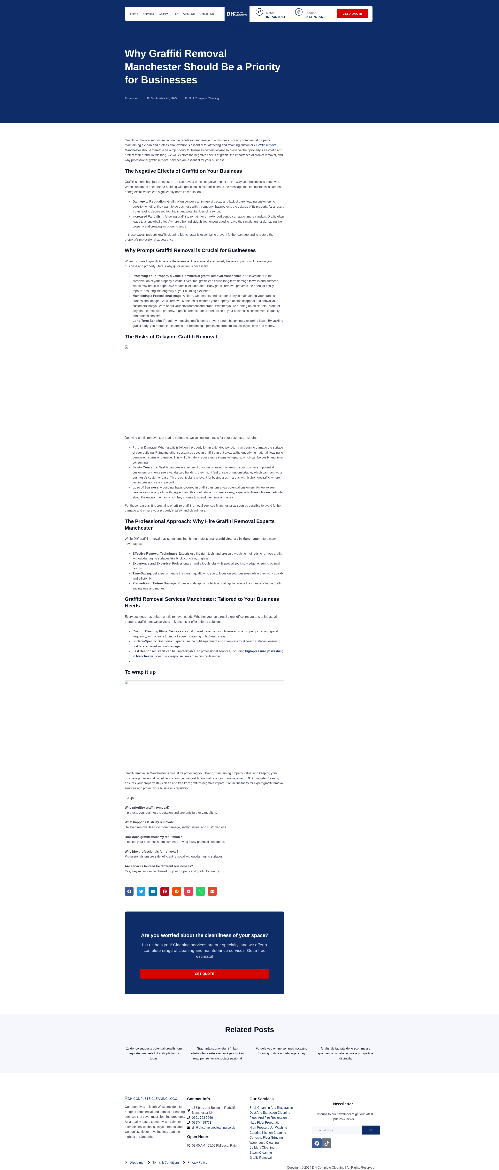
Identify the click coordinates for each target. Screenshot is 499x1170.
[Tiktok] (326, 1143)
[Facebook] (317, 1143)
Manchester (188, 234)
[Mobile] (259, 12)
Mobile (270, 13)
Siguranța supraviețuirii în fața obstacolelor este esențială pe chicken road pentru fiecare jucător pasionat (217, 1053)
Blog (175, 13)
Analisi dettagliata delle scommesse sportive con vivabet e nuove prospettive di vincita (345, 1053)
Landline (310, 13)
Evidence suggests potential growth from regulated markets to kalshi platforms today (154, 1053)
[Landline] (299, 12)
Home (134, 13)
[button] (129, 891)
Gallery (163, 13)
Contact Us (206, 13)
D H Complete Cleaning (204, 98)
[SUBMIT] (371, 1130)
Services (148, 13)
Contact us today (238, 783)
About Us (189, 13)
